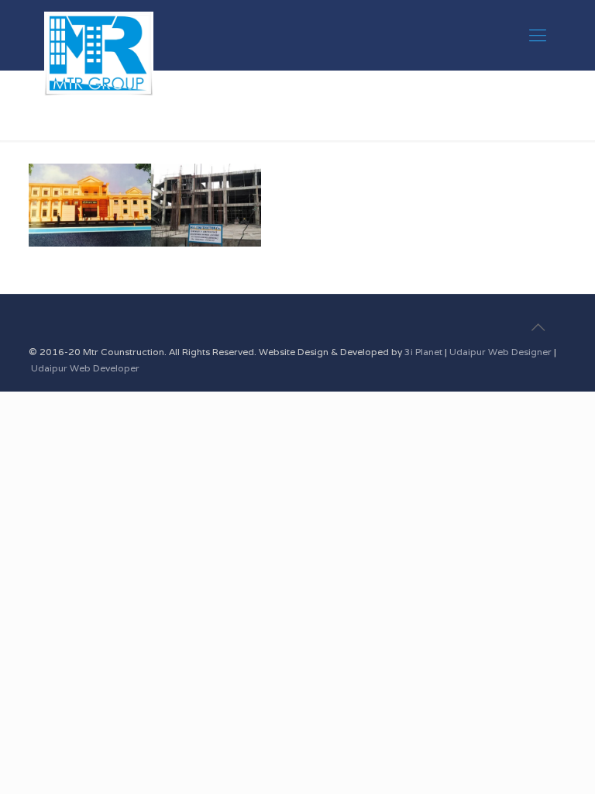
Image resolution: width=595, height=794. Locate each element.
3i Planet (424, 351)
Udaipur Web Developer (85, 368)
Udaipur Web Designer (500, 351)
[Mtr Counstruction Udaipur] (98, 35)
